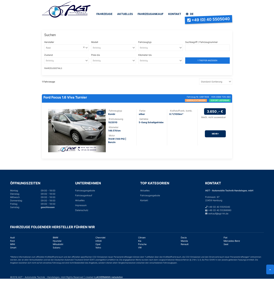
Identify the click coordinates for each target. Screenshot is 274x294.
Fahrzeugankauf (83, 195)
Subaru (56, 247)
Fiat (225, 237)
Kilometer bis (145, 55)
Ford (12, 240)
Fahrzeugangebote (85, 190)
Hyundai (57, 240)
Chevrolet (100, 237)
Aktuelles (80, 200)
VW (140, 247)
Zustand (48, 55)
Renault (185, 244)
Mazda (184, 240)
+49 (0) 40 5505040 (218, 206)
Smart (13, 247)
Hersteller (49, 42)
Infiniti (98, 240)
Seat (226, 244)
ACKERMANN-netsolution (110, 277)
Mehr (215, 134)
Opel (97, 244)
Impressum (81, 205)
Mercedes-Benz (232, 240)
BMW (55, 237)
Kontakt (144, 200)
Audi (12, 237)
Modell (94, 42)
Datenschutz (81, 210)
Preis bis (95, 55)
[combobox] (66, 47)
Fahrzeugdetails (49, 68)
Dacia (184, 237)
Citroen (142, 237)
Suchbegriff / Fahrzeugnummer (201, 42)
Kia (139, 240)
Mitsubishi (58, 244)
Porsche (142, 244)
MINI (12, 244)
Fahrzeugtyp (145, 42)
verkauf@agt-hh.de (217, 213)
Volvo (98, 247)
